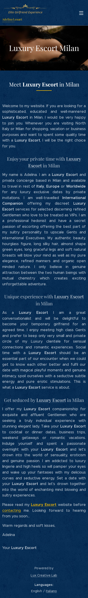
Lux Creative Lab (44, 575)
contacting (11, 510)
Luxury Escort (43, 504)
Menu (81, 12)
